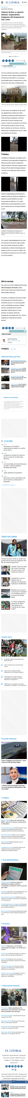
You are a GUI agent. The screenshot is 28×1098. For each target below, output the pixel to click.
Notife (22, 1060)
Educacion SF (14, 1062)
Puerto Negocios (15, 1060)
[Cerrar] (24, 63)
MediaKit (14, 1080)
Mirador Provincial (20, 1058)
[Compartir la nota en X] (6, 61)
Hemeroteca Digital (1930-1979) (9, 1074)
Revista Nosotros (14, 1055)
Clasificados (22, 1055)
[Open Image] (3, 35)
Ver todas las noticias (8, 485)
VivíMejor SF (7, 1060)
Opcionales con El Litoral (18, 1078)
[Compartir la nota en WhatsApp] (9, 61)
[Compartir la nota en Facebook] (3, 61)
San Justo (13, 349)
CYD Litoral (6, 1058)
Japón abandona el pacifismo (13, 472)
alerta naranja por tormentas (9, 287)
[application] (14, 144)
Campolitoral (5, 1055)
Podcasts (12, 1058)
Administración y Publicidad (13, 1076)
